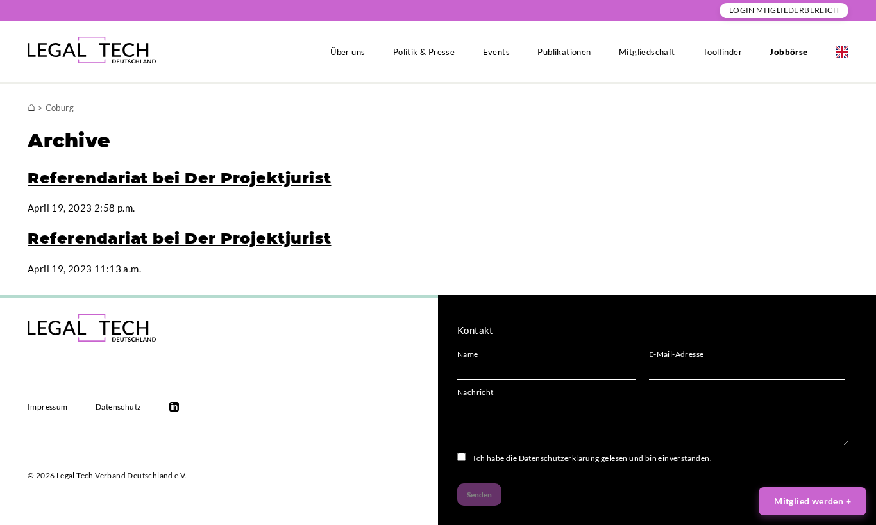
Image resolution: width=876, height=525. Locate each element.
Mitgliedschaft (647, 52)
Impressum (48, 407)
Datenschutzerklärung (559, 458)
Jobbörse (788, 52)
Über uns (347, 52)
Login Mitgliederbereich (784, 10)
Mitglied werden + (812, 501)
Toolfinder (722, 52)
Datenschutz (118, 407)
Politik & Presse (424, 52)
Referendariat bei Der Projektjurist (180, 178)
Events (496, 52)
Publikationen (564, 52)
